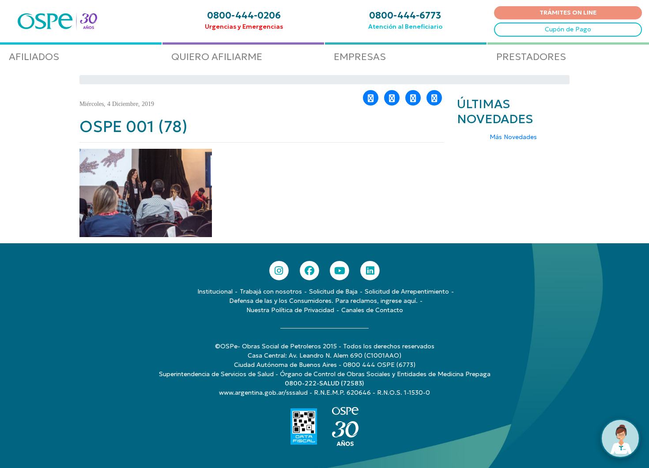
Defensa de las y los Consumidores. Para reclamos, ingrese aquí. (323, 301)
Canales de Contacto (372, 310)
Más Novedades (513, 137)
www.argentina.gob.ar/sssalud (263, 392)
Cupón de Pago (568, 29)
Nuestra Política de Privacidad (290, 310)
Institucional (215, 291)
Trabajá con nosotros (271, 291)
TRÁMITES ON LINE (568, 12)
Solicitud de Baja (333, 291)
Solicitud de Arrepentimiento (407, 291)
